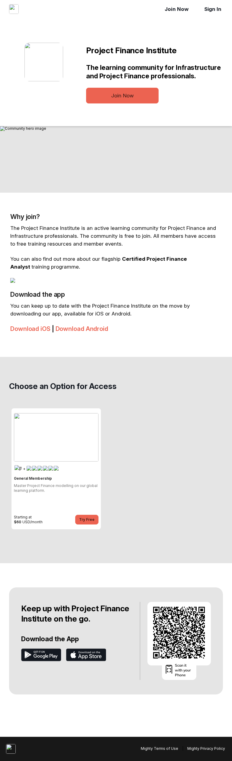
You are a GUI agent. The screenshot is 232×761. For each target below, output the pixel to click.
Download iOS (30, 328)
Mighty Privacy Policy (206, 748)
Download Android (82, 328)
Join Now (176, 9)
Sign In (212, 9)
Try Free (87, 519)
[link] (56, 468)
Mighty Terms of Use (159, 748)
